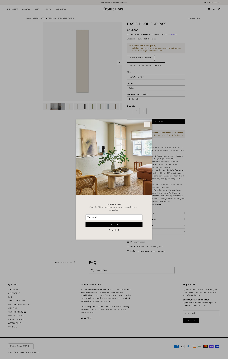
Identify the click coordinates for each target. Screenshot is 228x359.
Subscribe (114, 225)
